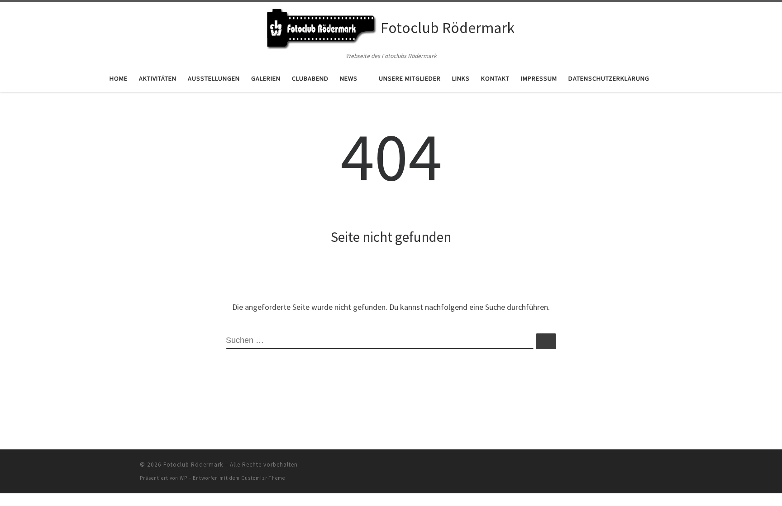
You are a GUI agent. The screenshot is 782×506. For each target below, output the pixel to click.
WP (183, 478)
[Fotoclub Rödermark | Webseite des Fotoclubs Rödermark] (320, 26)
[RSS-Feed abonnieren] (639, 467)
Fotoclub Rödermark (193, 464)
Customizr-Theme (263, 478)
